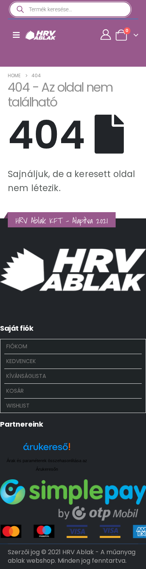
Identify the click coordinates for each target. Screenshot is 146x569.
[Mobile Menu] (16, 35)
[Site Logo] (40, 35)
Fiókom (16, 346)
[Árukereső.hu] (46, 449)
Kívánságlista (26, 376)
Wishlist (18, 405)
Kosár (15, 391)
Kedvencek (21, 361)
